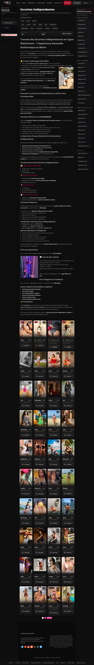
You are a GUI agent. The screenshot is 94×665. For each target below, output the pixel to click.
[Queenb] (40, 594)
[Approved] (9, 35)
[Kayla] (68, 506)
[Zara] (40, 359)
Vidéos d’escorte (41, 3)
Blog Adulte (49, 3)
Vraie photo (39, 28)
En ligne (55, 28)
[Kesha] (26, 359)
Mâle (34, 24)
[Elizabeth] (68, 594)
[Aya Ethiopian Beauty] (26, 418)
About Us (11, 662)
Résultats (34, 20)
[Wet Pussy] (26, 506)
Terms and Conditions (36, 662)
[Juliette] (26, 477)
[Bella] (26, 594)
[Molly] (40, 418)
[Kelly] (54, 447)
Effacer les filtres (67, 33)
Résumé (28, 20)
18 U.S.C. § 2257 (71, 662)
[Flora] (54, 329)
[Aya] (68, 389)
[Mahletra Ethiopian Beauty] (26, 447)
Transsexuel (53, 24)
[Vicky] (68, 536)
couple (40, 24)
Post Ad (67, 3)
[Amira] (54, 389)
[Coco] (68, 565)
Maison (18, 3)
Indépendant (25, 28)
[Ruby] (26, 565)
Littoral (7, 27)
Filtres (22, 20)
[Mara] (54, 477)
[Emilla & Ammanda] (40, 447)
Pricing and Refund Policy (48, 662)
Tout (23, 24)
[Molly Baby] (40, 389)
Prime (32, 28)
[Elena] (26, 536)
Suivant (49, 618)
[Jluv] (26, 389)
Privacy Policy (25, 662)
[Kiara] (40, 329)
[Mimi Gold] (68, 447)
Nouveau (47, 28)
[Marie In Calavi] (40, 477)
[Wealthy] (68, 477)
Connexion (77, 3)
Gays (46, 24)
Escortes (24, 3)
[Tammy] (54, 565)
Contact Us (17, 662)
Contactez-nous (58, 3)
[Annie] (54, 536)
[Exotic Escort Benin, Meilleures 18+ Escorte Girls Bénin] (7, 2)
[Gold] (68, 418)
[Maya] (40, 536)
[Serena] (68, 359)
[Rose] (26, 329)
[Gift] (40, 506)
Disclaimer (63, 662)
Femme (28, 24)
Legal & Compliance (81, 662)
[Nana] (54, 506)
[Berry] (54, 418)
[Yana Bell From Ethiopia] (68, 329)
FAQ (57, 662)
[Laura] (54, 594)
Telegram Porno (31, 3)
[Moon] (40, 565)
